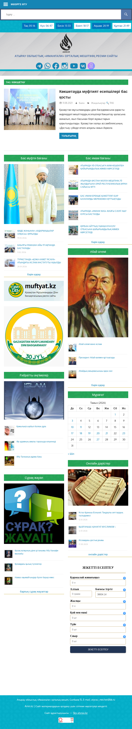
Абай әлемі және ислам (90, 344)
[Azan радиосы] (91, 69)
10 (72, 427)
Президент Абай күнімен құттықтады (97, 357)
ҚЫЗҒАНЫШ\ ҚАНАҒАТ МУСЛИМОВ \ (97, 526)
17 (72, 433)
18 (81, 433)
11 (81, 427)
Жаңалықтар (98, 102)
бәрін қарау (34, 274)
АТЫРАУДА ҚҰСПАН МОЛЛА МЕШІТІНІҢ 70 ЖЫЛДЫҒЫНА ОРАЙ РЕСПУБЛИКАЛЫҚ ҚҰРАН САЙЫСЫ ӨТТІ (103, 183)
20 (98, 433)
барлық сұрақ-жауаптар (34, 591)
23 (123, 433)
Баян (82, 102)
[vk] (83, 69)
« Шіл (71, 453)
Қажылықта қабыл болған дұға (31, 426)
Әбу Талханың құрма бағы (29, 456)
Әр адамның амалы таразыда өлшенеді (36, 441)
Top (124, 721)
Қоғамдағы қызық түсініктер (28, 564)
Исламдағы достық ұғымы (91, 540)
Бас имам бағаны (98, 158)
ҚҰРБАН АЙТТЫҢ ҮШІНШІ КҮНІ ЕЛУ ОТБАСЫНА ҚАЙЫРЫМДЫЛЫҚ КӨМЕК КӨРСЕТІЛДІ (99, 229)
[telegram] (39, 69)
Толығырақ (69, 135)
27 (98, 439)
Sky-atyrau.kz (80, 712)
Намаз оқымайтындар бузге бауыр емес (34, 577)
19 (89, 433)
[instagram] (64, 69)
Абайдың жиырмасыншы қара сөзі (95, 371)
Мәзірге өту (19, 4)
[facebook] (55, 69)
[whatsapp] (48, 69)
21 (107, 433)
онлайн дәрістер (98, 554)
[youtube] (74, 69)
